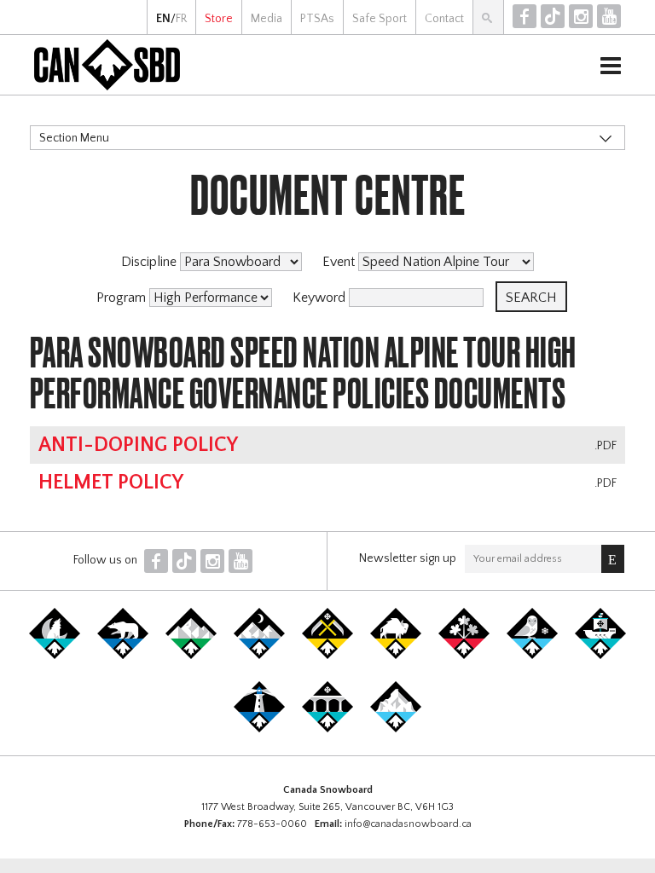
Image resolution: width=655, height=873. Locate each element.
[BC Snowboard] (191, 655)
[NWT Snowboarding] (122, 655)
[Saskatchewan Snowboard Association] (327, 655)
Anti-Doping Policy (138, 445)
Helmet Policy (110, 482)
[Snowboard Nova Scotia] (259, 729)
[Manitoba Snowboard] (395, 655)
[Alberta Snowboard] (259, 655)
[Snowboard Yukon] (54, 655)
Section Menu (74, 138)
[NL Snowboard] (395, 729)
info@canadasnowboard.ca (408, 824)
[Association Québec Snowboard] (532, 655)
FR (181, 19)
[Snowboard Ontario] (464, 655)
